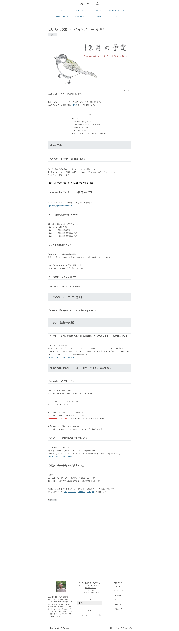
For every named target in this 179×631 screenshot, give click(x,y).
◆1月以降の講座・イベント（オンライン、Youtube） (89, 133)
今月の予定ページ (90, 588)
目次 (86, 114)
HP (65, 492)
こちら (74, 105)
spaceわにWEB (118, 604)
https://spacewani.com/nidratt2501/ (60, 456)
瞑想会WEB (118, 609)
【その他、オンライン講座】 (81, 127)
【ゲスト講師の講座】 (79, 130)
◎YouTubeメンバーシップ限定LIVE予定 (87, 124)
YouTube (118, 586)
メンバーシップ (118, 591)
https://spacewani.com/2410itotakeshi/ (61, 357)
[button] (100, 615)
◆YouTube (75, 119)
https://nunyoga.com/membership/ (60, 206)
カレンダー (72, 492)
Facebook (81, 492)
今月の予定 (53, 500)
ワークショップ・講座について (90, 592)
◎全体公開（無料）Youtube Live (84, 122)
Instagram (90, 492)
